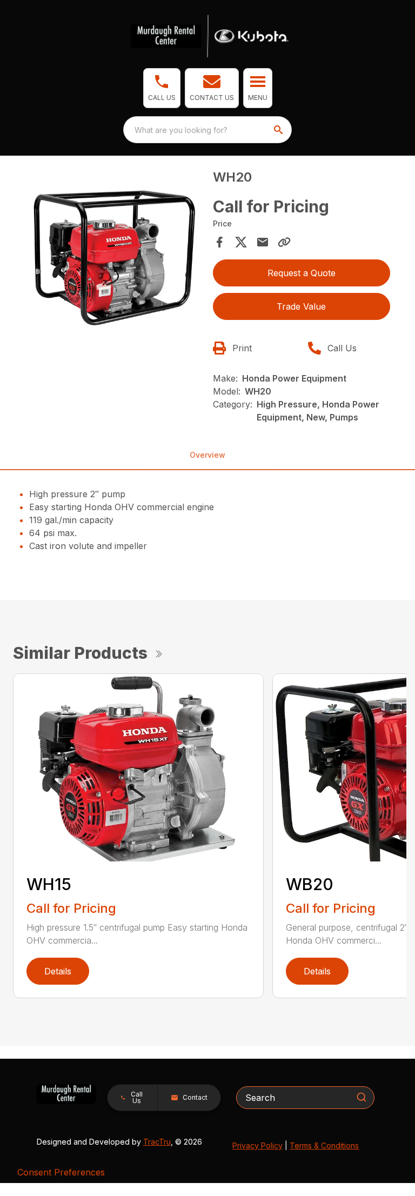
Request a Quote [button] (301, 273)
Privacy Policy (257, 1145)
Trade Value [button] (301, 306)
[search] (279, 129)
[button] (161, 88)
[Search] (361, 1097)
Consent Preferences (61, 1172)
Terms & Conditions (324, 1145)
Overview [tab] (207, 454)
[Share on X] (241, 242)
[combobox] (207, 130)
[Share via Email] (262, 242)
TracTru (157, 1141)
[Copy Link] (284, 242)
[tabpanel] (113, 259)
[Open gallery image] (113, 257)
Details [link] (57, 971)
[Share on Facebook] (219, 242)
